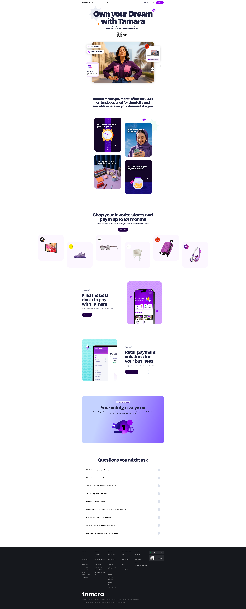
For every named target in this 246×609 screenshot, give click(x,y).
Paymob (123, 567)
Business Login (111, 556)
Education (110, 579)
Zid (122, 562)
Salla (123, 554)
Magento (123, 564)
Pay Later (97, 556)
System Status (138, 559)
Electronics (110, 577)
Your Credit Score (99, 567)
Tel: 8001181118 (138, 556)
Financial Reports (85, 556)
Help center (137, 554)
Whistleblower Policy (86, 574)
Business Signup (111, 554)
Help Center (146, 2)
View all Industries (112, 587)
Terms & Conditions (86, 567)
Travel (109, 584)
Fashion (110, 574)
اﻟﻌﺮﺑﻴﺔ (153, 2)
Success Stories (111, 562)
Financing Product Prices (100, 559)
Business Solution (112, 559)
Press (83, 554)
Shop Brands (98, 564)
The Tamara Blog (85, 559)
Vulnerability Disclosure (100, 572)
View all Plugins (125, 569)
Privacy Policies (85, 564)
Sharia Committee (86, 562)
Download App (98, 554)
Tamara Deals (98, 562)
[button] (95, 2)
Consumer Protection (99, 574)
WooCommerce (125, 559)
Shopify (123, 556)
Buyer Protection (98, 569)
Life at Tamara (85, 569)
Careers (83, 572)
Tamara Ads (110, 564)
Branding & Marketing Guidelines (112, 568)
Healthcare (110, 582)
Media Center (85, 577)
